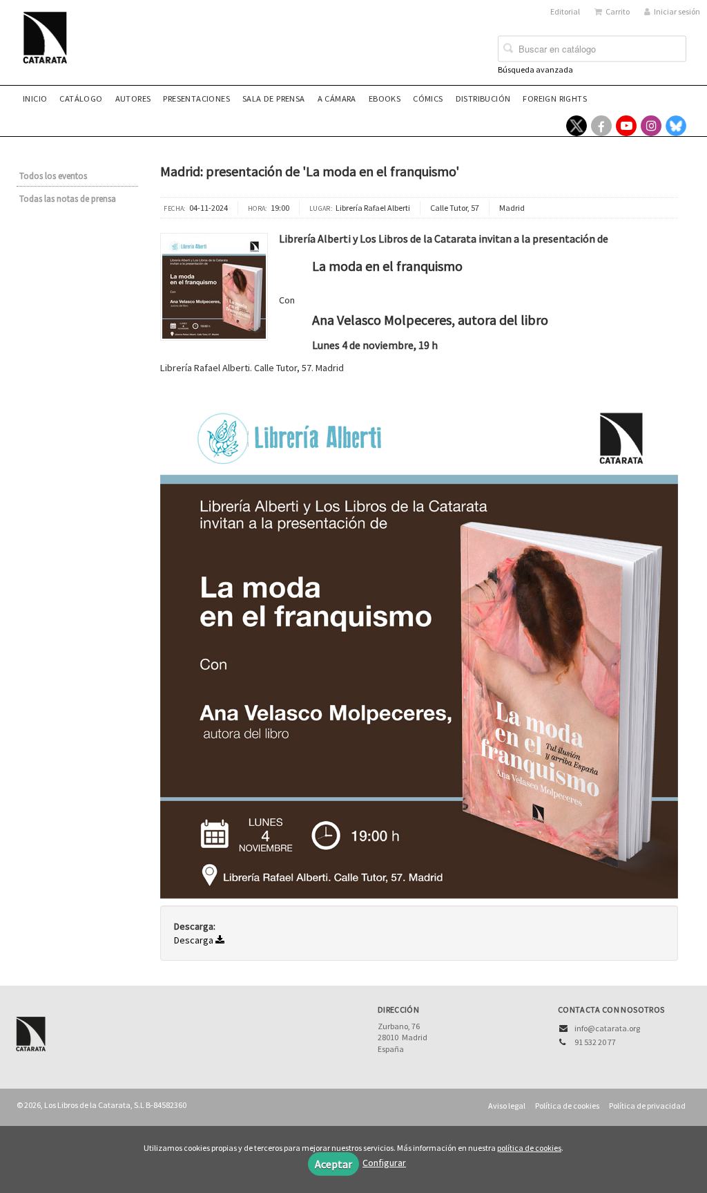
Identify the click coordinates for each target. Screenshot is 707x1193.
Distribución (483, 98)
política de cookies (529, 1148)
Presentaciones (196, 98)
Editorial (565, 11)
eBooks (384, 98)
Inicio (35, 98)
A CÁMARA (337, 98)
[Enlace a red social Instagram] (651, 125)
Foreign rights (555, 98)
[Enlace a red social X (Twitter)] (576, 125)
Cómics (428, 98)
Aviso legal (506, 1105)
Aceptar (333, 1164)
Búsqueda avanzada (535, 69)
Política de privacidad (647, 1105)
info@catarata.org (607, 1028)
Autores (133, 98)
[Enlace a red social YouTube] (626, 125)
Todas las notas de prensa (67, 199)
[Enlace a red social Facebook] (601, 125)
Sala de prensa (273, 98)
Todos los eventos (53, 176)
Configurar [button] (384, 1162)
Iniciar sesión (677, 11)
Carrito (618, 11)
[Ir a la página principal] (49, 46)
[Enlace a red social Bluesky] (676, 125)
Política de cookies (567, 1105)
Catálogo (80, 98)
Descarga (194, 940)
